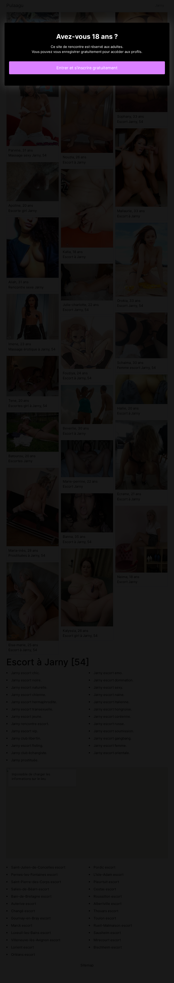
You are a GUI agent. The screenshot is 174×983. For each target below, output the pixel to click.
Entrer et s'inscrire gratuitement (87, 67)
